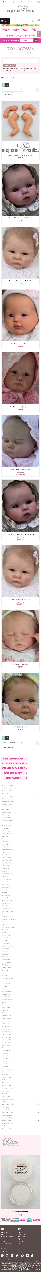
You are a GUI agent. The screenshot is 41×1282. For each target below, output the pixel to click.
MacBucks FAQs (22, 1241)
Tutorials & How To (7, 1123)
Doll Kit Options (6, 1091)
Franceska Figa (6, 1050)
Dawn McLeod (6, 866)
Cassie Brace (5, 855)
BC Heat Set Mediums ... (26, 1211)
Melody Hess (6, 1048)
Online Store (4, 1232)
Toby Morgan (6, 895)
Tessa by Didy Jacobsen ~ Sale (21, 599)
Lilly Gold (5, 924)
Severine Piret (6, 930)
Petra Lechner (6, 882)
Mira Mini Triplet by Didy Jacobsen (20, 407)
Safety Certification (6, 1243)
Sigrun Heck (5, 1026)
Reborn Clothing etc (7, 1110)
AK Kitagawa (5, 916)
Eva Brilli (4, 871)
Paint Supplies (5, 1107)
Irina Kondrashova (7, 820)
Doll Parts (4, 1094)
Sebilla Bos (5, 1074)
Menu (6, 21)
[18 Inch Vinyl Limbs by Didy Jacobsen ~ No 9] (20, 126)
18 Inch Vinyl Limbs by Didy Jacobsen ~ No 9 (20, 155)
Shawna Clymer (6, 1077)
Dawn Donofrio (6, 1005)
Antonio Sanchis (6, 938)
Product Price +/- (14, 90)
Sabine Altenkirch (7, 887)
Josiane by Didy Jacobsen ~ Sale (20, 469)
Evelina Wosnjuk (6, 1018)
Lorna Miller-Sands (7, 833)
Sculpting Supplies (7, 1115)
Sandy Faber (5, 1072)
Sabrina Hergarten (7, 903)
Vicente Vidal (6, 997)
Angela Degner (6, 815)
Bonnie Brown (6, 994)
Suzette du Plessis (7, 900)
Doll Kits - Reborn (7, 791)
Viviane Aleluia (6, 1007)
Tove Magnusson (7, 965)
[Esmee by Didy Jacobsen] (20, 636)
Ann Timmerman (6, 957)
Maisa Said (5, 839)
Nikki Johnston (6, 1058)
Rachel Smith (5, 975)
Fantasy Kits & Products (8, 1099)
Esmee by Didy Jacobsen (20, 664)
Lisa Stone (5, 973)
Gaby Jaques (5, 844)
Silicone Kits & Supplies (8, 1118)
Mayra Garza (6, 983)
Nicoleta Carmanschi (8, 927)
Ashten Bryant (6, 986)
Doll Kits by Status (7, 1086)
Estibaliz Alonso (6, 812)
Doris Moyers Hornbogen (9, 946)
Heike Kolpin (5, 1024)
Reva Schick (5, 1066)
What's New (5, 1126)
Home (10, 52)
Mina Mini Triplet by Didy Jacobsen (20, 344)
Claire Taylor (5, 836)
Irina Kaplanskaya (7, 908)
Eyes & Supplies (6, 1096)
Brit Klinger (5, 852)
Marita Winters (6, 1042)
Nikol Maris (5, 906)
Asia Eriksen (5, 922)
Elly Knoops (5, 868)
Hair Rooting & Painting (8, 1104)
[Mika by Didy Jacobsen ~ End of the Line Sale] (20, 506)
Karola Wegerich (7, 1032)
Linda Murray (6, 1045)
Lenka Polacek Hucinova (9, 919)
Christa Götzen (6, 857)
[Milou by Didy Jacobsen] (20, 698)
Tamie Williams (6, 809)
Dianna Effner (6, 954)
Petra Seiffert (5, 884)
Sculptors (3, 1241)
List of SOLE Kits (6, 1128)
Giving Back (4, 1251)
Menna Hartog (6, 879)
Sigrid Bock (5, 989)
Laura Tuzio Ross (6, 1040)
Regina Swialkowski (7, 1064)
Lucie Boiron (5, 941)
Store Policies (21, 1234)
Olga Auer (5, 1056)
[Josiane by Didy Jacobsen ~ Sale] (20, 441)
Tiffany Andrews (6, 825)
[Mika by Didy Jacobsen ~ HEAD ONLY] (20, 189)
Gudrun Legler (6, 1021)
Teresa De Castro (7, 1002)
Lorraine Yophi (6, 1034)
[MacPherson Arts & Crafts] (20, 11)
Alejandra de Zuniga (8, 801)
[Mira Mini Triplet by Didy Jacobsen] (20, 378)
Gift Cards (5, 1102)
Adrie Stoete (5, 847)
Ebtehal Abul (5, 914)
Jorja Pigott (5, 876)
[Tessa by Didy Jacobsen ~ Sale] (20, 571)
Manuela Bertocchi (7, 978)
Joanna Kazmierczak (7, 874)
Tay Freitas (5, 970)
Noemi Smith (5, 943)
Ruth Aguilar (5, 828)
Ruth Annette (6, 959)
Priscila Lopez (6, 841)
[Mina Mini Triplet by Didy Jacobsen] (20, 315)
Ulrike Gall (5, 898)
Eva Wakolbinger (7, 991)
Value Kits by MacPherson (9, 788)
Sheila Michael (6, 1080)
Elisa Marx (5, 1013)
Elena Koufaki (6, 817)
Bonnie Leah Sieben (7, 849)
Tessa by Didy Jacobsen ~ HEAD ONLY (20, 281)
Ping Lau (4, 1061)
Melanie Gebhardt (7, 999)
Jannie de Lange (6, 1029)
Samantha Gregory (7, 911)
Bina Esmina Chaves (7, 823)
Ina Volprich (5, 949)
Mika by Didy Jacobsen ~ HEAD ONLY (20, 218)
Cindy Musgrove (7, 860)
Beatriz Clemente (7, 804)
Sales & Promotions (7, 1112)
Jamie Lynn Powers (7, 962)
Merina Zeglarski (7, 1069)
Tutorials (20, 1243)
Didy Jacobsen (6, 1010)
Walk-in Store (4, 1239)
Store (16, 52)
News (2, 1234)
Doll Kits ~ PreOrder (7, 785)
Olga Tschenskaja (7, 863)
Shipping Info (21, 1237)
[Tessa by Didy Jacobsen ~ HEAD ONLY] (20, 252)
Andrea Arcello (6, 935)
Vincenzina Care (6, 1015)
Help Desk (20, 1232)
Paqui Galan (5, 807)
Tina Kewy (5, 1082)
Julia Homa (5, 932)
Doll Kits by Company (8, 796)
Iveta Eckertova (6, 981)
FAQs (19, 1239)
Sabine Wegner (6, 831)
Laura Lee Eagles (6, 1037)
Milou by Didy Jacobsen (20, 727)
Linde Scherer (6, 951)
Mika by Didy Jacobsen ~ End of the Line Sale (20, 534)
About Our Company (7, 1237)
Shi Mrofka (5, 892)
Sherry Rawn (5, 890)
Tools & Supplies (6, 1120)
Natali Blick (5, 1053)
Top (39, 35)
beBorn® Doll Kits (7, 1088)
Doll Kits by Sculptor (27, 52)
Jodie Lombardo (6, 967)
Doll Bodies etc (6, 793)
